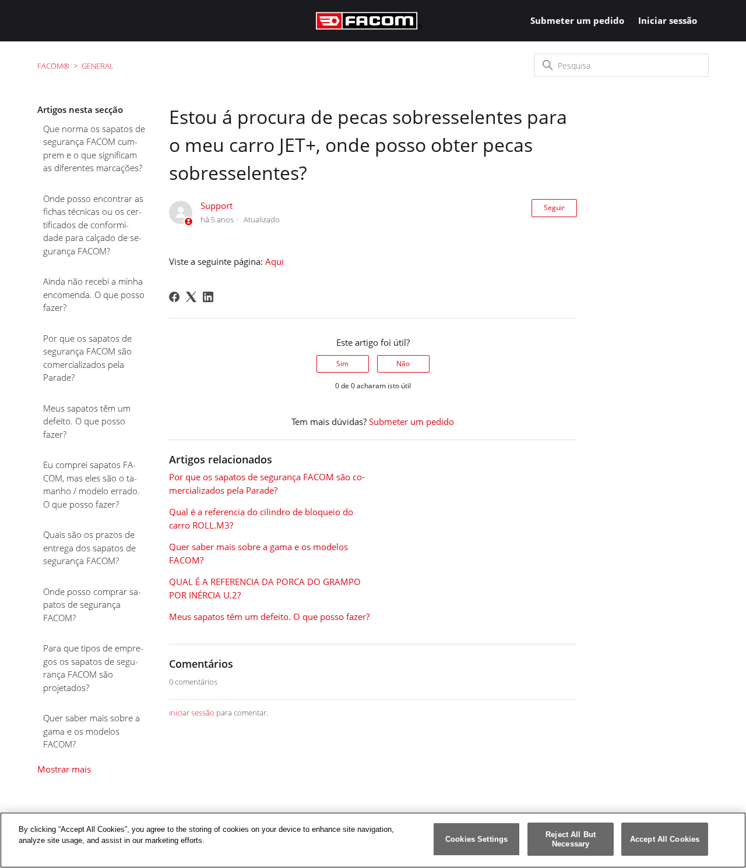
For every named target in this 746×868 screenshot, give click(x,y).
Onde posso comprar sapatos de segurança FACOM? (92, 604)
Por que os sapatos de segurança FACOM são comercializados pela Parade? (87, 358)
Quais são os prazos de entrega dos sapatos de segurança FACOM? (89, 547)
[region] (373, 840)
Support (216, 205)
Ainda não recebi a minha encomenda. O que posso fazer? (94, 294)
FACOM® (53, 66)
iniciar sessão (191, 712)
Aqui (274, 261)
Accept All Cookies (664, 839)
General (98, 66)
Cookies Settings (476, 839)
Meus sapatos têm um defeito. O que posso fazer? (87, 421)
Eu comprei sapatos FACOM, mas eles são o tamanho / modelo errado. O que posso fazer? (91, 484)
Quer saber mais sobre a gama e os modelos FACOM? (91, 731)
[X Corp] (191, 297)
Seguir (554, 207)
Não (403, 364)
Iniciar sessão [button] (667, 20)
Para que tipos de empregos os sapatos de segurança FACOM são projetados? (93, 667)
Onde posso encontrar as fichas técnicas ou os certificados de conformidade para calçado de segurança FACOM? (93, 225)
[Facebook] (174, 297)
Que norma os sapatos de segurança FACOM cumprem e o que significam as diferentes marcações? (94, 148)
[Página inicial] (369, 20)
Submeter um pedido (577, 20)
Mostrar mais (64, 769)
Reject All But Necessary (571, 839)
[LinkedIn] (208, 297)
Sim (342, 364)
